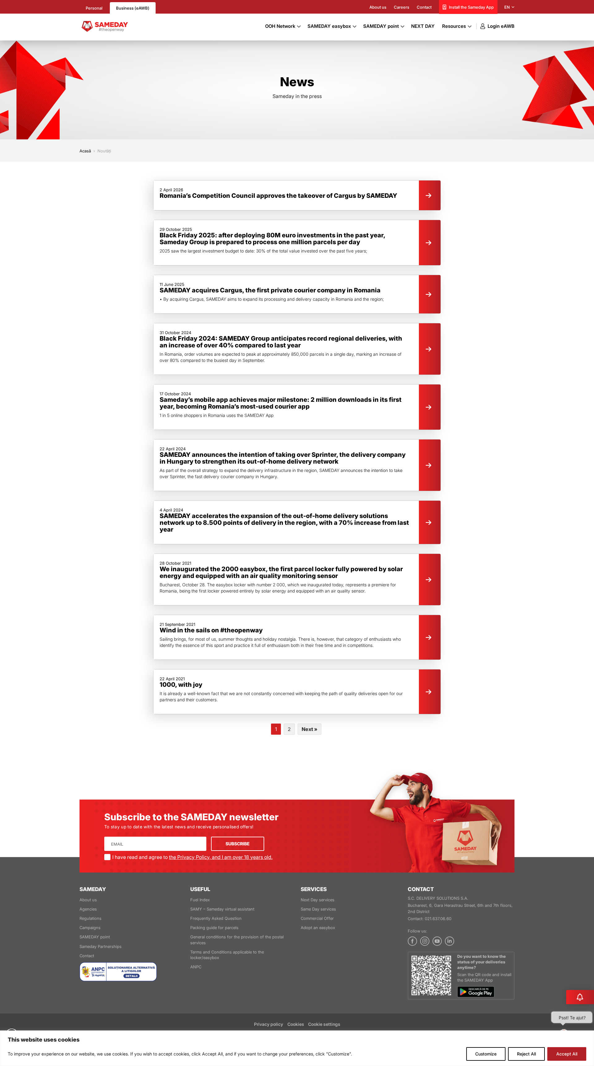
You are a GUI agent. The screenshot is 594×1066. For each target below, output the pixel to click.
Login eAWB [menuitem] (501, 26)
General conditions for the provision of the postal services (237, 939)
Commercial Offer (317, 918)
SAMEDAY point (95, 936)
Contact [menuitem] (424, 7)
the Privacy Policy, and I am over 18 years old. (221, 857)
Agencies (88, 909)
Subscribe (238, 843)
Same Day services (318, 909)
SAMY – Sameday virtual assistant (222, 909)
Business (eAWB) (132, 8)
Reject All (526, 1053)
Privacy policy (268, 1024)
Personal (94, 8)
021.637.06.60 (439, 918)
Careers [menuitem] (401, 7)
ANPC (195, 966)
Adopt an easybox (318, 927)
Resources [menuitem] (454, 26)
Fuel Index (200, 899)
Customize (486, 1053)
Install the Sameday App (471, 7)
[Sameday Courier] (104, 26)
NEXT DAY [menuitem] (423, 26)
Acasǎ (85, 150)
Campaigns (90, 927)
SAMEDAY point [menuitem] (381, 26)
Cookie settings (324, 1024)
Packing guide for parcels (214, 927)
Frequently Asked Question (216, 918)
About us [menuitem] (377, 7)
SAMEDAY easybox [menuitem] (329, 26)
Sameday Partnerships (101, 946)
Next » (309, 729)
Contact (87, 955)
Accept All (566, 1053)
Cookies (296, 1024)
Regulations (90, 918)
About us (88, 899)
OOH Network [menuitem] (280, 26)
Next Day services (317, 899)
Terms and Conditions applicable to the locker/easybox (227, 954)
